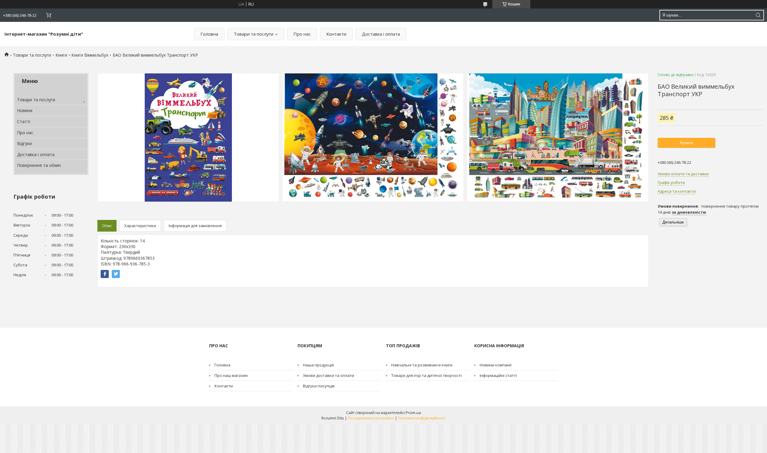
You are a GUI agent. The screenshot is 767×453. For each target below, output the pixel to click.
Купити (686, 143)
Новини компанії (495, 365)
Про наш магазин (231, 375)
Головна (209, 34)
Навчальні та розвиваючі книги (421, 365)
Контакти (336, 34)
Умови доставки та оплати (328, 375)
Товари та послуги (253, 34)
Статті (23, 121)
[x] (116, 274)
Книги (61, 55)
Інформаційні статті (498, 375)
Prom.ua (413, 412)
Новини (24, 110)
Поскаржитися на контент (371, 418)
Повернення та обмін (39, 165)
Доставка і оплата (381, 34)
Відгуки (24, 143)
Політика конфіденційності (422, 418)
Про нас (302, 34)
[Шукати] (758, 15)
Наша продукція (318, 365)
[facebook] (105, 274)
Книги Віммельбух (89, 55)
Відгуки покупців (319, 386)
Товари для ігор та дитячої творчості (426, 375)
